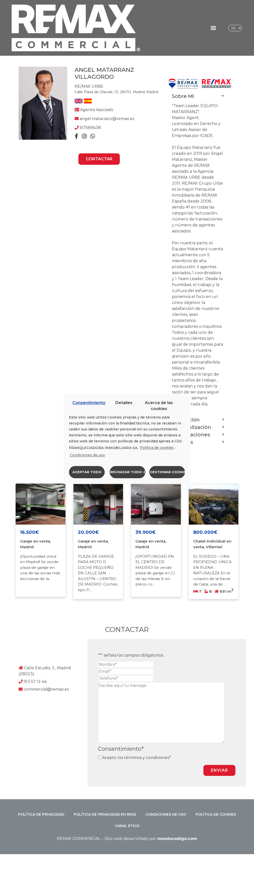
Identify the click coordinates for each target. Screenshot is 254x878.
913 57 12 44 (35, 681)
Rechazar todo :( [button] (127, 472)
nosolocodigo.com (177, 838)
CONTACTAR (99, 159)
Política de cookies (215, 814)
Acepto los (135, 757)
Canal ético (127, 826)
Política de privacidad (41, 814)
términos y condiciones (146, 757)
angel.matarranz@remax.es (107, 118)
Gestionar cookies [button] (167, 472)
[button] (213, 27)
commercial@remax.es (46, 689)
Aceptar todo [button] (86, 472)
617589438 (90, 127)
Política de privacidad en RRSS (105, 814)
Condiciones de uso (166, 814)
